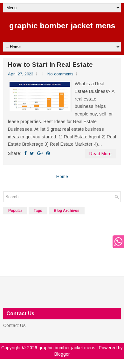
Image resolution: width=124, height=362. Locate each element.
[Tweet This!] (32, 153)
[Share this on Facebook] (25, 153)
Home (62, 176)
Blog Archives (66, 210)
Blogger (62, 354)
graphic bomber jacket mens (62, 25)
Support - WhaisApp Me (117, 241)
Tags (38, 210)
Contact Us (14, 325)
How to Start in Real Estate (50, 64)
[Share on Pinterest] (48, 153)
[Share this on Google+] (40, 153)
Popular (15, 210)
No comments (60, 74)
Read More (100, 153)
